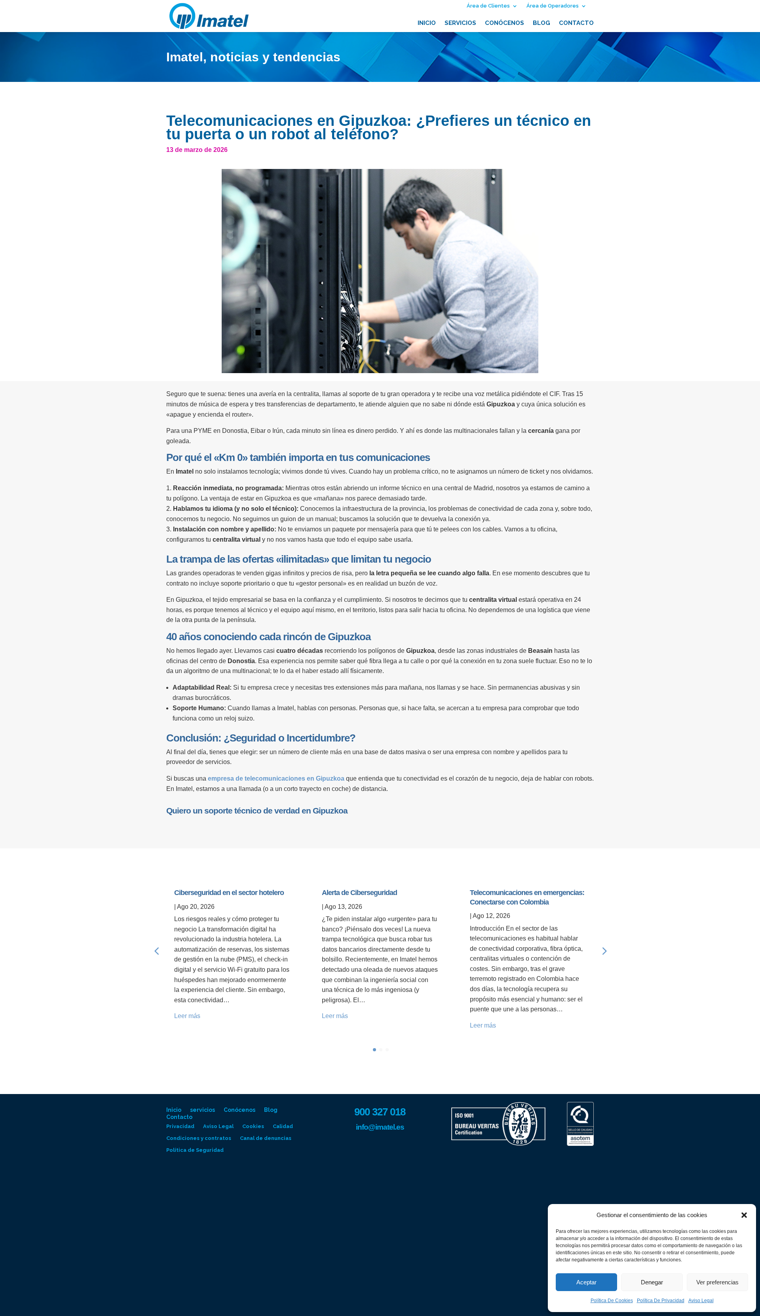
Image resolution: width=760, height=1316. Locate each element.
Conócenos (504, 23)
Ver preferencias (717, 1282)
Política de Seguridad (195, 1150)
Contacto (576, 23)
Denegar (652, 1282)
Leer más (187, 1016)
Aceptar (586, 1282)
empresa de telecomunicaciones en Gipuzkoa (276, 778)
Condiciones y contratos (198, 1138)
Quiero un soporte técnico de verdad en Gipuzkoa (257, 810)
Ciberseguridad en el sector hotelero (229, 893)
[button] (744, 1215)
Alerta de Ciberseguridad (359, 893)
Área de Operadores (552, 6)
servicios (460, 23)
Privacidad (180, 1126)
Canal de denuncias (265, 1138)
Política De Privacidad (660, 1300)
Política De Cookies (612, 1300)
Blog (541, 23)
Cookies (253, 1126)
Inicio (427, 23)
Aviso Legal (701, 1300)
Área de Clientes (488, 6)
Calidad (283, 1126)
